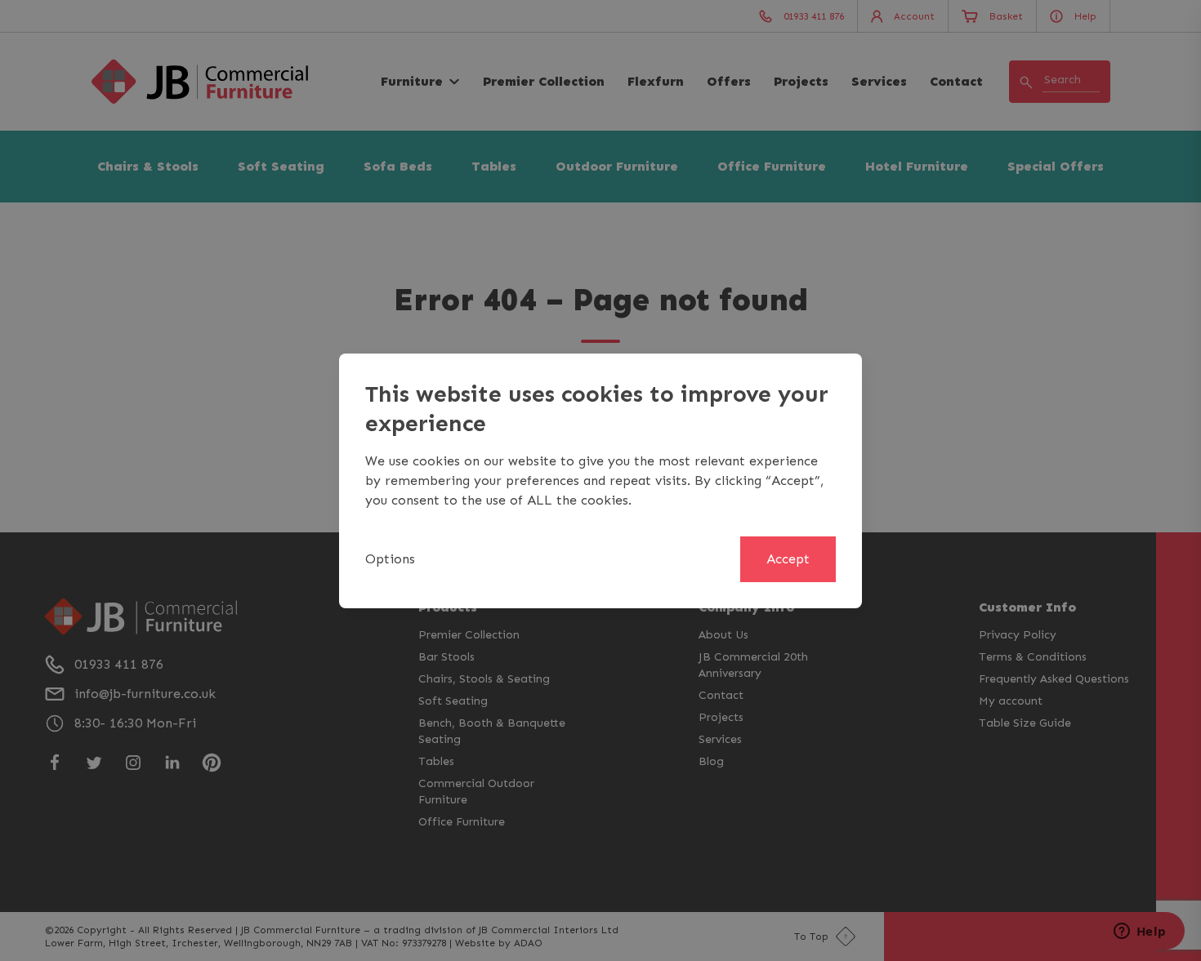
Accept (788, 559)
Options (390, 559)
